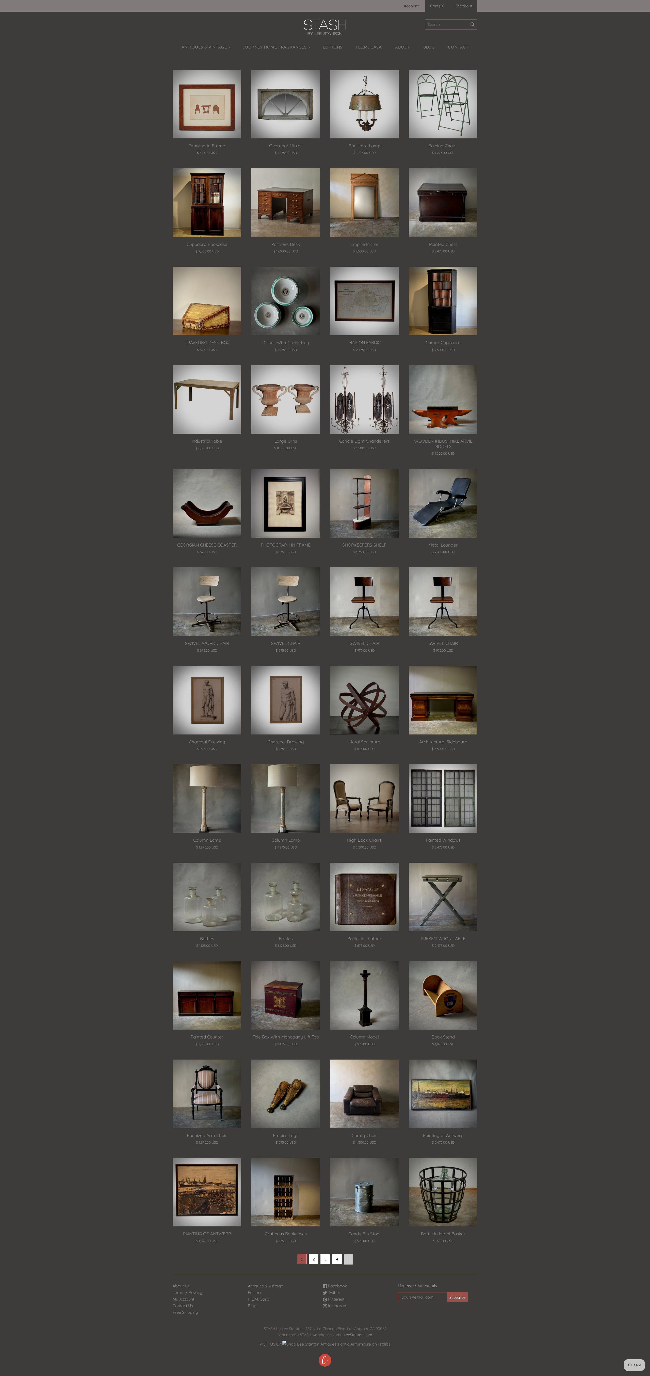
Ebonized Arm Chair (207, 1135)
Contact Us (183, 1305)
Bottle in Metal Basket (443, 1233)
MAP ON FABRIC (364, 342)
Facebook (337, 1285)
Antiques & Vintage (204, 46)
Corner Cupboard (443, 342)
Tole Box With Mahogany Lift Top (286, 1036)
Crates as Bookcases (286, 1233)
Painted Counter (207, 1036)
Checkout (463, 5)
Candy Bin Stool (364, 1233)
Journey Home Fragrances (274, 46)
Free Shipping (185, 1312)
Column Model (364, 1036)
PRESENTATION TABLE (443, 938)
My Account (183, 1299)
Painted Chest (443, 244)
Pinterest (335, 1299)
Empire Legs (285, 1135)
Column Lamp (207, 840)
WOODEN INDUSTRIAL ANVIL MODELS (443, 443)
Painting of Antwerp (443, 1135)
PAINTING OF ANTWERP (207, 1233)
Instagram (337, 1305)
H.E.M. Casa (369, 46)
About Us (181, 1285)
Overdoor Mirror (285, 145)
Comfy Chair (364, 1135)
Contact (458, 46)
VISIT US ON (270, 1344)
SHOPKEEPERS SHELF (364, 545)
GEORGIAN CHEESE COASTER (207, 545)
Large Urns (285, 441)
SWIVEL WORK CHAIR (207, 643)
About (402, 46)
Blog (429, 46)
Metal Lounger (443, 545)
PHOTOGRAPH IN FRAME (286, 545)
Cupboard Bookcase (207, 244)
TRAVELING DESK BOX (207, 342)
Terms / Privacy (187, 1292)
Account (411, 5)
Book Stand (443, 1036)
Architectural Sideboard (443, 741)
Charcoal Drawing (207, 741)
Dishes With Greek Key (285, 342)
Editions (333, 46)
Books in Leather (364, 938)
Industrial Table (207, 441)
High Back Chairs (364, 840)
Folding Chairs (443, 145)
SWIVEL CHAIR (285, 643)
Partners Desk (285, 244)
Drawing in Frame (207, 145)
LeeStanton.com (358, 1334)
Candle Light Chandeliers (364, 441)
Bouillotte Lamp (364, 145)
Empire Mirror (364, 244)
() (437, 5)
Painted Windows (443, 840)
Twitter (333, 1292)
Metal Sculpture (364, 741)
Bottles (207, 938)
